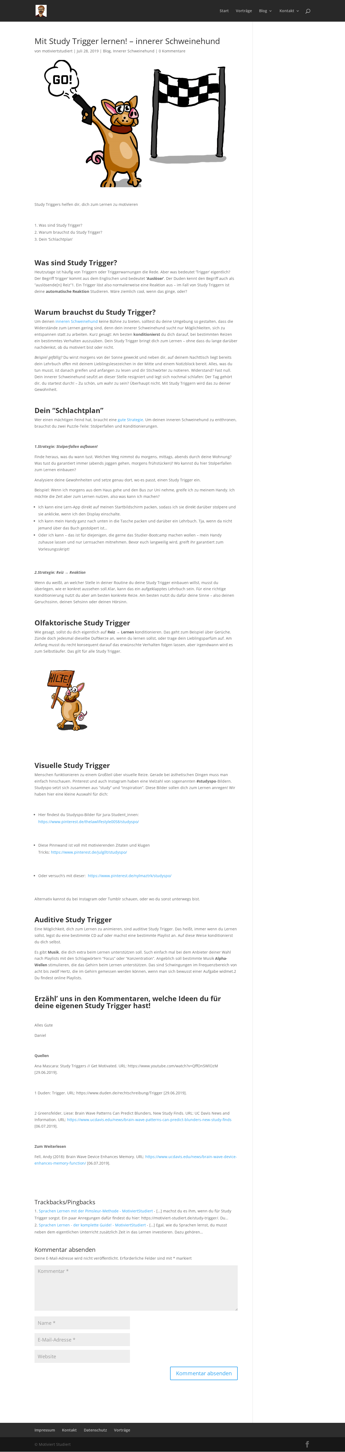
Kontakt (287, 11)
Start (224, 11)
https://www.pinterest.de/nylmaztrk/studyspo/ (129, 875)
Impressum (44, 1430)
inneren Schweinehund (77, 321)
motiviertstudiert (57, 50)
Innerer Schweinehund (133, 50)
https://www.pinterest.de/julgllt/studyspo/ (89, 852)
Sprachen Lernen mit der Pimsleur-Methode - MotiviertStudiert (96, 1210)
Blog (263, 11)
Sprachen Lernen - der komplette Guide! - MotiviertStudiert (92, 1225)
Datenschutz (95, 1430)
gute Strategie (130, 419)
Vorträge (244, 11)
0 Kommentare (172, 50)
